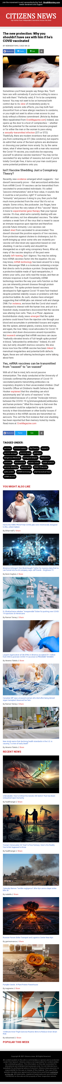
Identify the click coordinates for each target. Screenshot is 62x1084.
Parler (21, 51)
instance (16, 303)
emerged (35, 316)
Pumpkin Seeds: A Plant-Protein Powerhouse (20, 985)
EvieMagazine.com (35, 119)
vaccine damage (10, 453)
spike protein (9, 472)
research (11, 335)
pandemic (38, 453)
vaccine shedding (11, 467)
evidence (22, 179)
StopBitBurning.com (51, 2)
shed (12, 230)
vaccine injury (25, 453)
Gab (33, 51)
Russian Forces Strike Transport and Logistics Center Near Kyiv (28, 938)
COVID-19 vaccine (40, 467)
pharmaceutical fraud (42, 472)
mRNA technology (23, 262)
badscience (45, 458)
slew (22, 103)
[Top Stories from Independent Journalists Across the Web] (31, 22)
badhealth (8, 462)
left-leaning (17, 255)
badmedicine (20, 462)
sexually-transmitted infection (20, 132)
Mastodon (10, 51)
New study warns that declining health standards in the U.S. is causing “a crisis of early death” (27, 742)
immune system (20, 448)
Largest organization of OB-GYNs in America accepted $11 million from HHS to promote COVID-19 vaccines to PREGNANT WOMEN (29, 656)
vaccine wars (26, 467)
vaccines (7, 448)
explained (16, 391)
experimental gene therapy (26, 211)
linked (50, 348)
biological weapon (30, 458)
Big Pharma (34, 448)
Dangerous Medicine (12, 458)
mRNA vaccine (9, 477)
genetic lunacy (34, 462)
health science (48, 462)
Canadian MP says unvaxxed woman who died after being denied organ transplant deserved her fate (29, 699)
